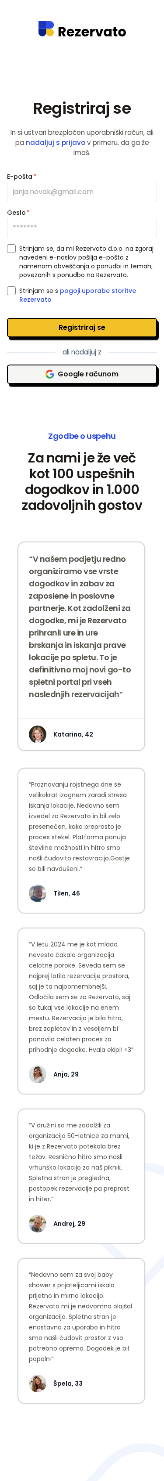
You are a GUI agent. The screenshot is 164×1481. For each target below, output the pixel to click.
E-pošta (21, 176)
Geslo (18, 212)
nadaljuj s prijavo (55, 142)
